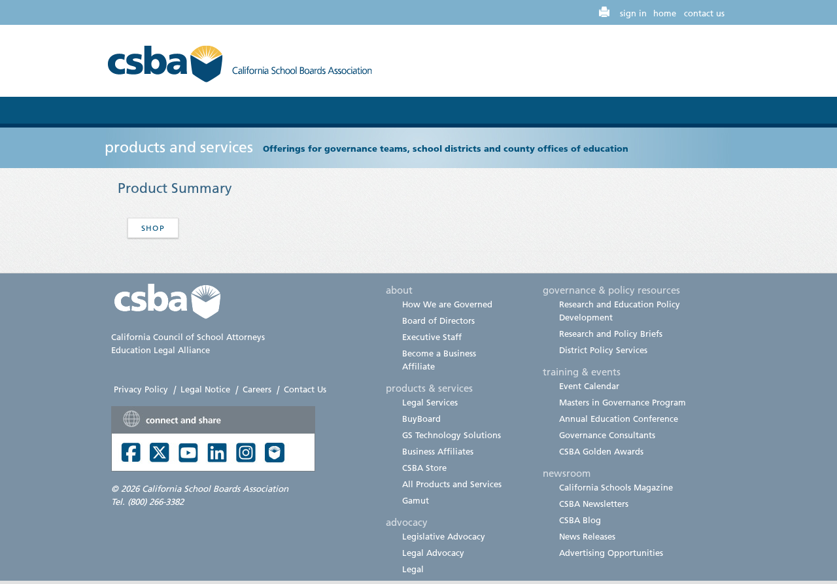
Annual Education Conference (618, 418)
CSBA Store (424, 467)
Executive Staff (432, 337)
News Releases (587, 536)
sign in (633, 13)
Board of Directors (438, 320)
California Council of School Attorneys (188, 337)
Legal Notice (205, 389)
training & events (582, 371)
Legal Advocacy (433, 552)
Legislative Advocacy (443, 536)
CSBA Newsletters (593, 503)
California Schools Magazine (616, 487)
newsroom (566, 472)
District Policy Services (603, 350)
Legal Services (430, 402)
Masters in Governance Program (622, 402)
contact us (704, 13)
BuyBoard (421, 418)
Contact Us (305, 389)
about (399, 289)
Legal (413, 569)
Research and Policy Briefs (610, 333)
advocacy (407, 521)
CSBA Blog (580, 520)
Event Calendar (589, 386)
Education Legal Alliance (160, 350)
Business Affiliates (437, 451)
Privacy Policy (141, 389)
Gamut (415, 500)
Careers (257, 389)
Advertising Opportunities (611, 552)
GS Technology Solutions (451, 435)
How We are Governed (447, 304)
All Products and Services (452, 484)
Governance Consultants (607, 435)
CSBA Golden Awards (601, 451)
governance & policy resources (611, 289)
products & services (429, 387)
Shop (153, 228)
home (664, 13)
